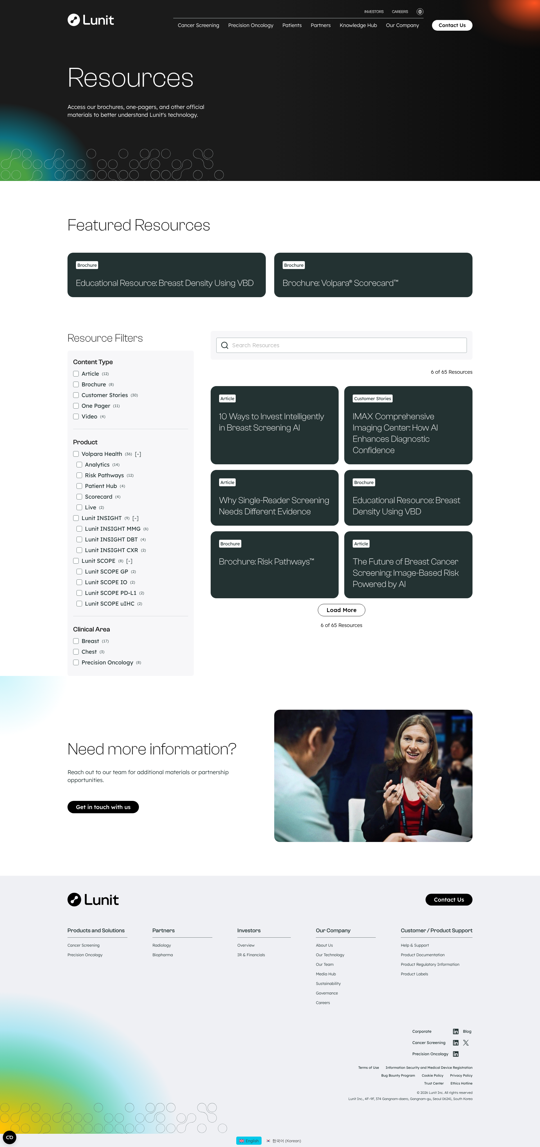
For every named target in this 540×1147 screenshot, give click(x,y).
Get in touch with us (103, 806)
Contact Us (452, 25)
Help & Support (415, 945)
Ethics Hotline (461, 1083)
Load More (342, 609)
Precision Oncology (85, 954)
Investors (374, 12)
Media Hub (326, 973)
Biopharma (162, 954)
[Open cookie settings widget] (9, 1137)
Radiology (161, 945)
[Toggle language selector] (420, 11)
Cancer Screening (84, 945)
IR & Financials (251, 954)
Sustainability (328, 983)
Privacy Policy (461, 1075)
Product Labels (414, 973)
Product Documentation (423, 954)
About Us (324, 945)
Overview (246, 945)
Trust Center (434, 1083)
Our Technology (330, 954)
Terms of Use (368, 1067)
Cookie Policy (433, 1075)
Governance (327, 993)
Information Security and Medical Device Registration (429, 1067)
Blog (467, 1031)
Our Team (325, 964)
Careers (400, 12)
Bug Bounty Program (398, 1075)
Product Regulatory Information (430, 964)
